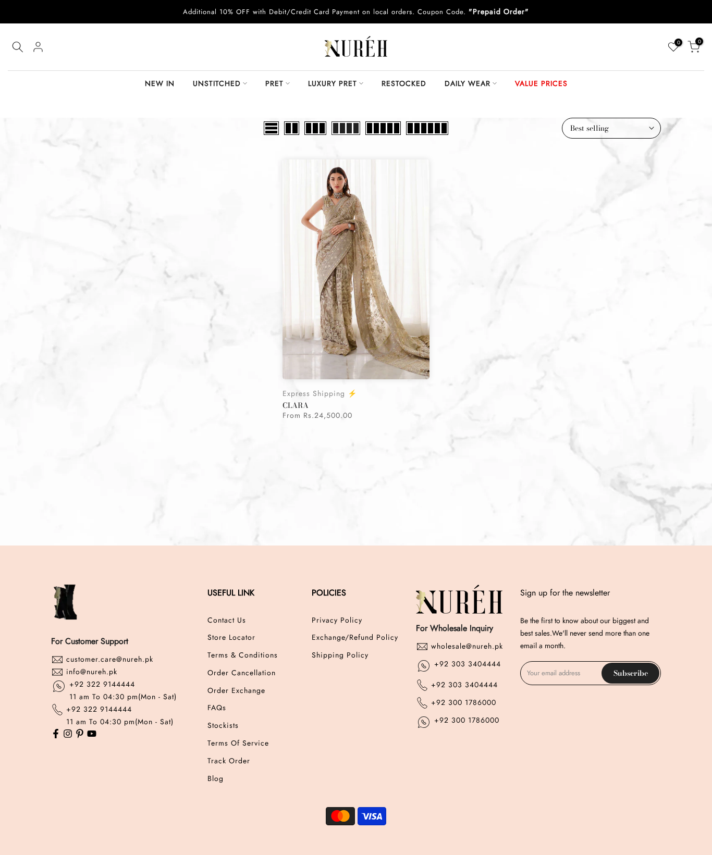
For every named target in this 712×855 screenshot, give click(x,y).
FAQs (216, 708)
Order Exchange (236, 691)
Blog (215, 779)
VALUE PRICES (541, 83)
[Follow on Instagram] (67, 734)
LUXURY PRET (332, 83)
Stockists (223, 725)
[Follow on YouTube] (91, 734)
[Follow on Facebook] (55, 734)
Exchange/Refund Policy (355, 637)
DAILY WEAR (467, 83)
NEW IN (160, 83)
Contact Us (226, 620)
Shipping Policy (340, 655)
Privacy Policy (337, 620)
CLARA (296, 405)
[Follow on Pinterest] (79, 734)
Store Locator (231, 637)
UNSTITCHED (217, 83)
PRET (274, 83)
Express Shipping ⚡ (320, 393)
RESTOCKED (404, 83)
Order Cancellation (241, 673)
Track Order (228, 761)
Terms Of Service (238, 743)
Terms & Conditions (242, 655)
